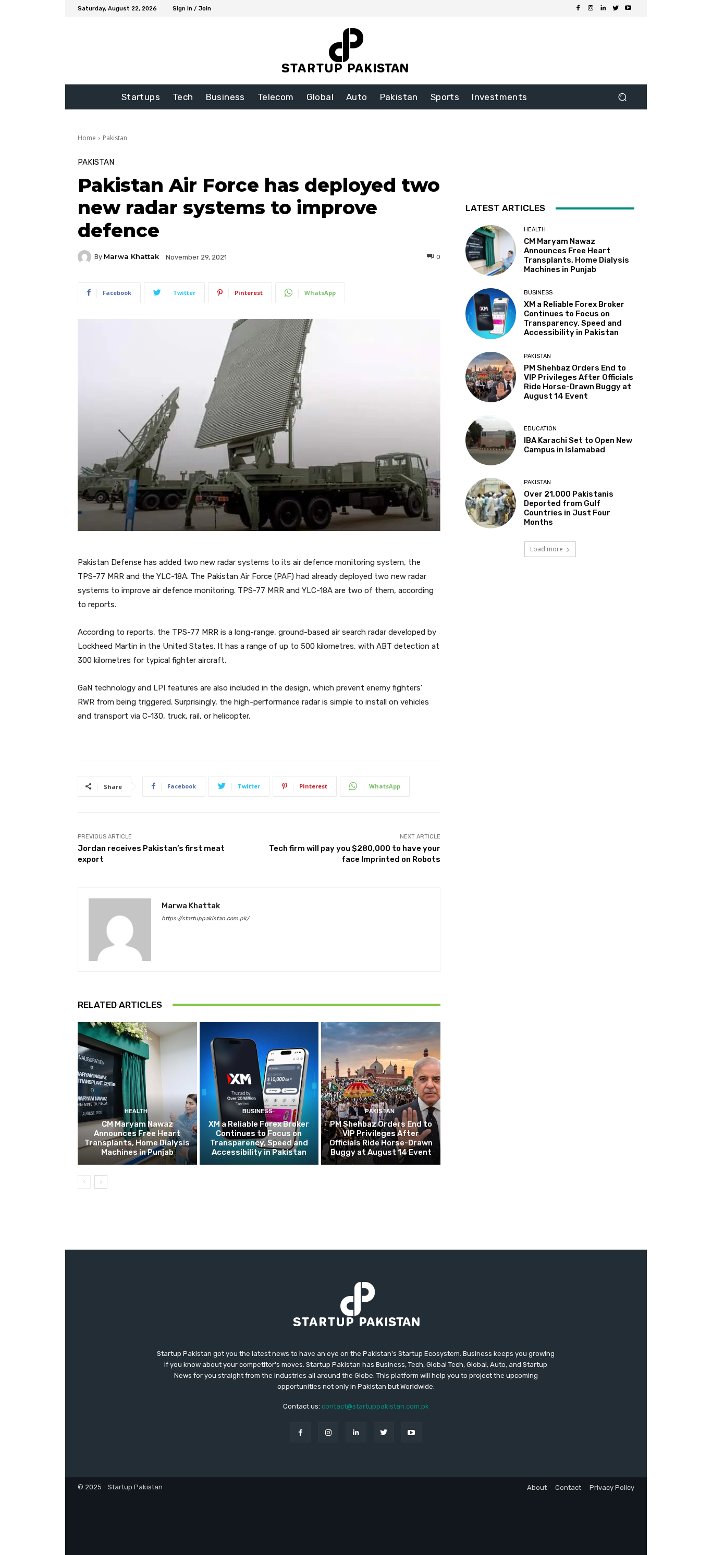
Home (87, 137)
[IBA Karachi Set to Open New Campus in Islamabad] (490, 440)
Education (540, 428)
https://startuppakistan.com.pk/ (205, 918)
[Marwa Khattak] (86, 257)
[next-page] (100, 1182)
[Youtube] (628, 8)
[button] (622, 97)
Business (257, 1111)
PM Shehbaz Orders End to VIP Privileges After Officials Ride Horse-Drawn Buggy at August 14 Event (381, 1138)
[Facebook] (578, 8)
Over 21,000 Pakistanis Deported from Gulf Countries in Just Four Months (568, 508)
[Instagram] (590, 8)
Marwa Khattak (131, 256)
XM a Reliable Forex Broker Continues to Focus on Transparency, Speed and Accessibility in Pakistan (258, 1138)
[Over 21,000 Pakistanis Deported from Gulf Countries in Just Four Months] (490, 503)
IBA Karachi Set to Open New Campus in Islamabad (578, 445)
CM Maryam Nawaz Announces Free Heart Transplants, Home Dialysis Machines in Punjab (137, 1138)
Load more (546, 549)
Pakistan (115, 137)
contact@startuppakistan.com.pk (375, 1406)
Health (136, 1111)
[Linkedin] (603, 8)
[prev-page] (84, 1182)
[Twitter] (615, 8)
